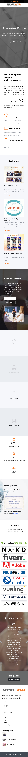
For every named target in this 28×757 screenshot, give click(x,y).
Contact (6, 715)
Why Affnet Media (8, 712)
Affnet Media (18, 754)
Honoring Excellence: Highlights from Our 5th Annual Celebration (15, 733)
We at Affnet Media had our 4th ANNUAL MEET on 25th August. (15, 738)
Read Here (16, 513)
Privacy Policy (7, 725)
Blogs (5, 720)
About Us (6, 717)
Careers (6, 722)
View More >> (14, 164)
